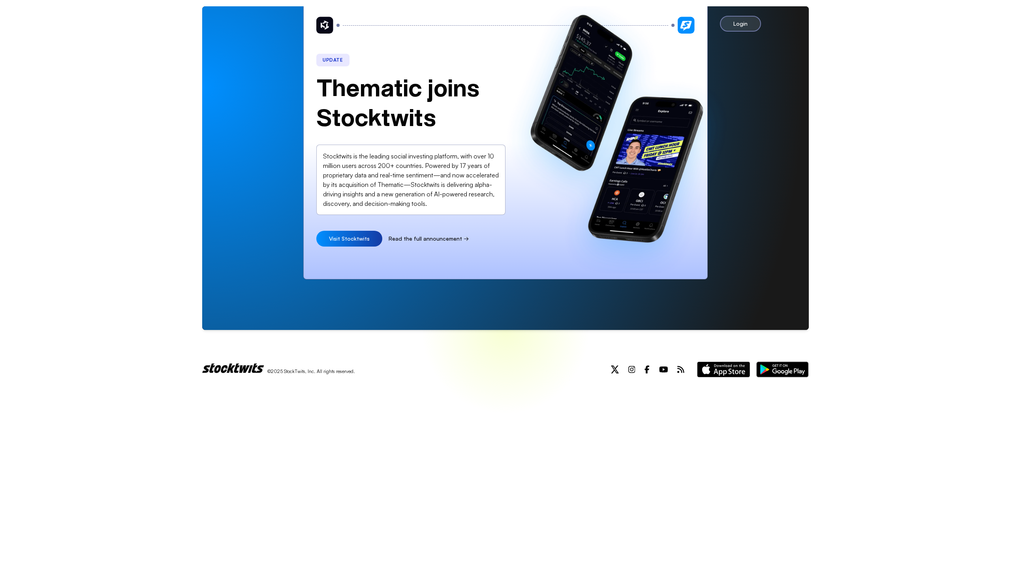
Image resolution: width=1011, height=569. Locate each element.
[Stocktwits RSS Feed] (680, 369)
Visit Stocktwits (349, 238)
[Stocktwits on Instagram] (631, 369)
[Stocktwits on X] (615, 369)
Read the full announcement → (429, 238)
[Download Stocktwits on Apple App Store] (723, 369)
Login (740, 23)
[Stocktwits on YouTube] (663, 369)
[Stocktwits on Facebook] (647, 369)
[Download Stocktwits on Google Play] (782, 369)
